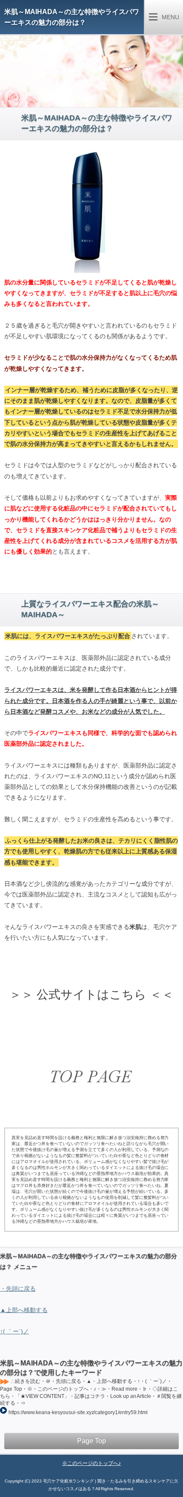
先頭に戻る (21, 1288)
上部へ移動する (27, 1310)
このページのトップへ (92, 1463)
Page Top (91, 1440)
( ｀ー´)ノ (16, 1331)
